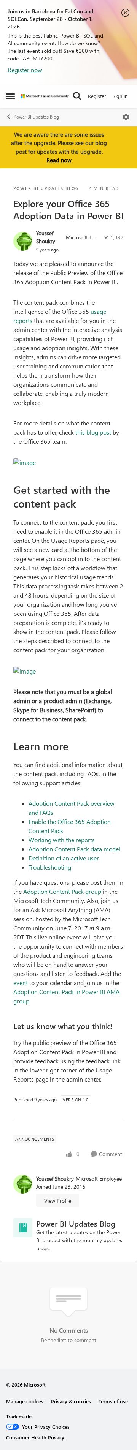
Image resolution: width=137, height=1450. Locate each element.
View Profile (57, 1200)
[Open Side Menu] (10, 96)
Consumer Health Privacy (35, 1437)
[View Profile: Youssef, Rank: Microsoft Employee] (22, 241)
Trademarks (19, 1416)
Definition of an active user (64, 858)
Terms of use (113, 1401)
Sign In (120, 96)
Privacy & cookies (71, 1401)
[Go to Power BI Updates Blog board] (22, 1227)
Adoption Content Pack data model (74, 849)
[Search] (77, 96)
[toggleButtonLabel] (126, 117)
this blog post (93, 432)
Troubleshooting (50, 867)
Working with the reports (62, 840)
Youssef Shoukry (45, 237)
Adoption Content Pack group (62, 891)
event (20, 983)
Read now (59, 160)
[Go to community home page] (45, 96)
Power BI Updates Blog (36, 117)
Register (97, 96)
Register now (25, 70)
